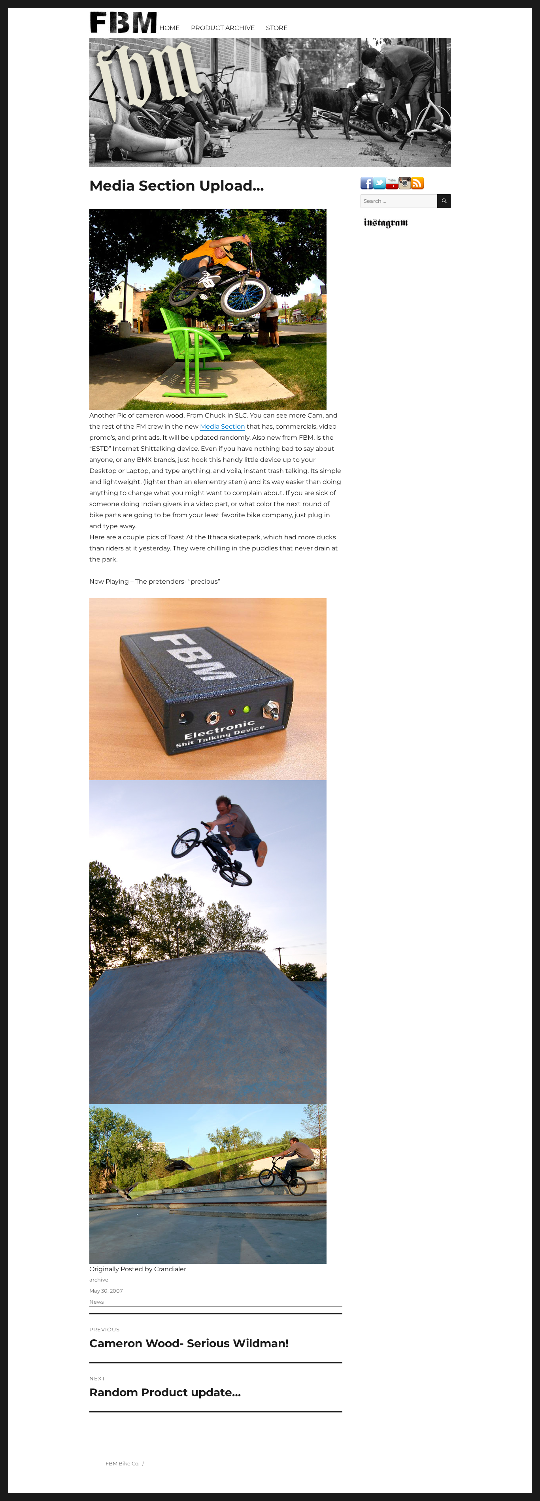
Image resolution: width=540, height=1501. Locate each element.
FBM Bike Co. (123, 1463)
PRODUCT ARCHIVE (223, 28)
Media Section (222, 426)
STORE (277, 28)
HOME (169, 28)
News (96, 1302)
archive (98, 1279)
